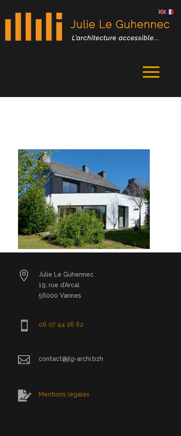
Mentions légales (64, 394)
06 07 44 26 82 (61, 324)
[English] (163, 11)
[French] (170, 11)
